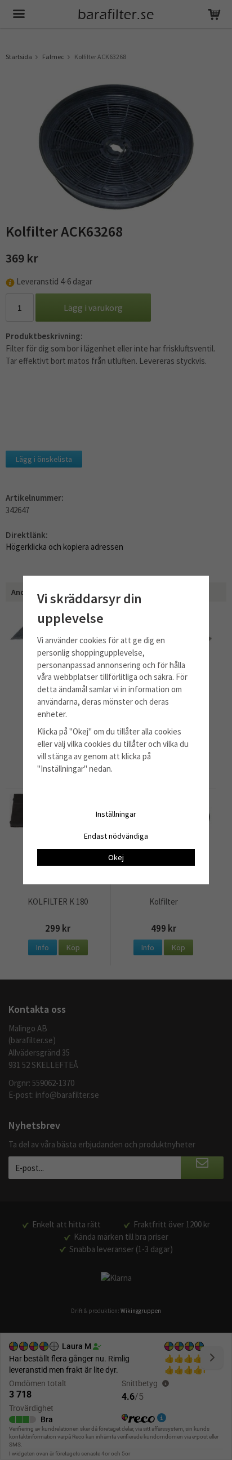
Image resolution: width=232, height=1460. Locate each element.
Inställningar (116, 814)
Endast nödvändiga (116, 836)
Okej (116, 857)
